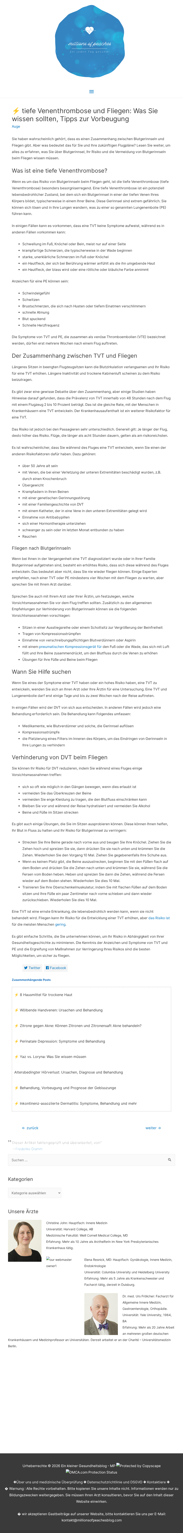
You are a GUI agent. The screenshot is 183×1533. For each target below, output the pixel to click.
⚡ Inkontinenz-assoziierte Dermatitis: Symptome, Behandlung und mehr (75, 1103)
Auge (16, 126)
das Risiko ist (159, 918)
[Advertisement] (91, 1404)
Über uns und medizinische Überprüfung (49, 1482)
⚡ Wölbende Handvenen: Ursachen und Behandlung (58, 1010)
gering (60, 924)
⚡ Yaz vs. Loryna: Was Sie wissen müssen (50, 1056)
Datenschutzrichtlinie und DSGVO (114, 1482)
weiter (153, 1128)
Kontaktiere (156, 1482)
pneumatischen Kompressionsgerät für (70, 647)
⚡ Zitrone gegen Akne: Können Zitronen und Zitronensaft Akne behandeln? (77, 1025)
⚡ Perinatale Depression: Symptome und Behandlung (59, 1041)
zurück (30, 1128)
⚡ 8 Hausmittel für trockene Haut (43, 994)
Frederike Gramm (29, 1149)
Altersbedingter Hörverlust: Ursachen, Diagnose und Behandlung (68, 1072)
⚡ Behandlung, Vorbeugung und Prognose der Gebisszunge (65, 1088)
